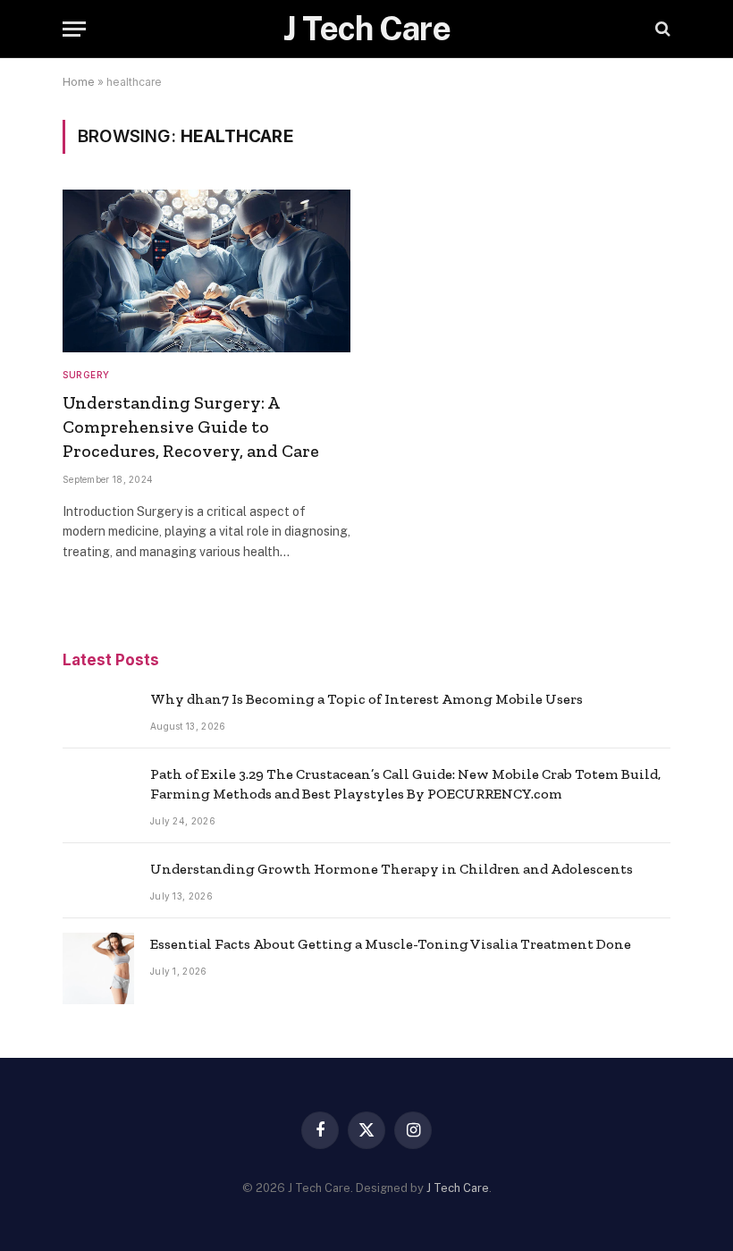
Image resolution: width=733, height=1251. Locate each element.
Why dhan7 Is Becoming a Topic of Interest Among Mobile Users (366, 698)
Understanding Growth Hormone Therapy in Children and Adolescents (391, 868)
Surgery (86, 374)
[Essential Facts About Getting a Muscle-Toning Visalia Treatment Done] (98, 968)
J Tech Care (457, 1188)
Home (79, 82)
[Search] (661, 29)
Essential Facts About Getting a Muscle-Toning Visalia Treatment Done (390, 943)
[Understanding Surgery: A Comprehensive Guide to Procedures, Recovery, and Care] (206, 270)
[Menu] (74, 29)
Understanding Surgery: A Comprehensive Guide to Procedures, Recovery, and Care (191, 426)
